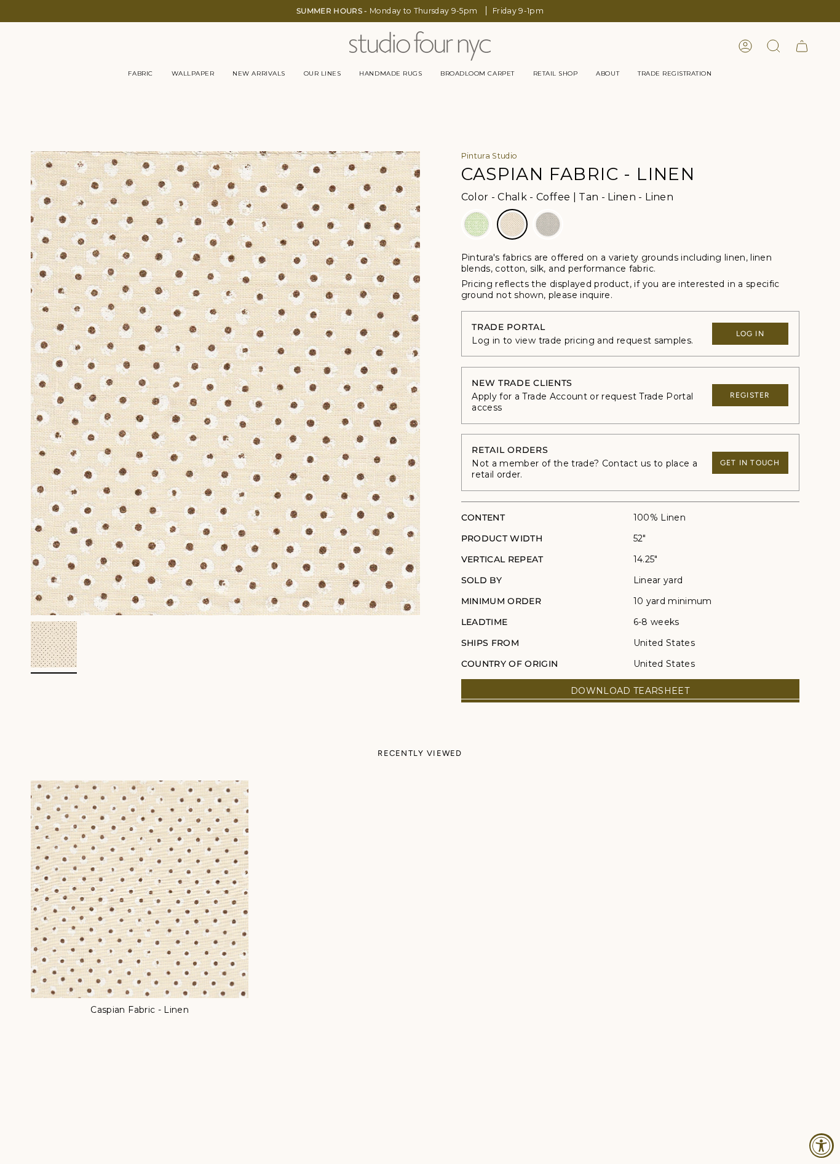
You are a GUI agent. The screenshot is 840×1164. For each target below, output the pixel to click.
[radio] (476, 224)
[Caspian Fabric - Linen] (139, 889)
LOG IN (750, 333)
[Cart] (802, 46)
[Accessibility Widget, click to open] (821, 1145)
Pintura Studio (489, 155)
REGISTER (750, 395)
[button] (140, 74)
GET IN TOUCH (750, 462)
